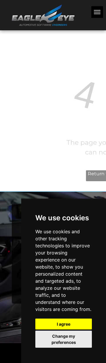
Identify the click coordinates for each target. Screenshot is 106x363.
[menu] (97, 12)
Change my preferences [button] (64, 339)
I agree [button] (63, 324)
